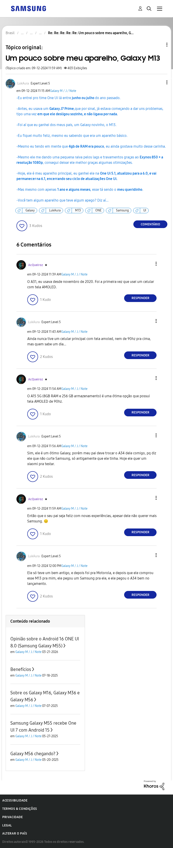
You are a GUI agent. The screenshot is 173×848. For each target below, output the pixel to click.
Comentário (150, 224)
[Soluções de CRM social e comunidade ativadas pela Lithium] (154, 785)
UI (144, 210)
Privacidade (12, 817)
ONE (98, 210)
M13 (78, 210)
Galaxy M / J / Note (63, 91)
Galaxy (30, 210)
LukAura (55, 210)
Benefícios (20, 669)
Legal (7, 825)
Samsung (122, 210)
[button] (159, 82)
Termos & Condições (19, 809)
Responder (140, 298)
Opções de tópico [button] (159, 44)
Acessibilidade (14, 800)
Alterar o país (14, 833)
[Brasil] (28, 8)
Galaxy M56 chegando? (32, 753)
